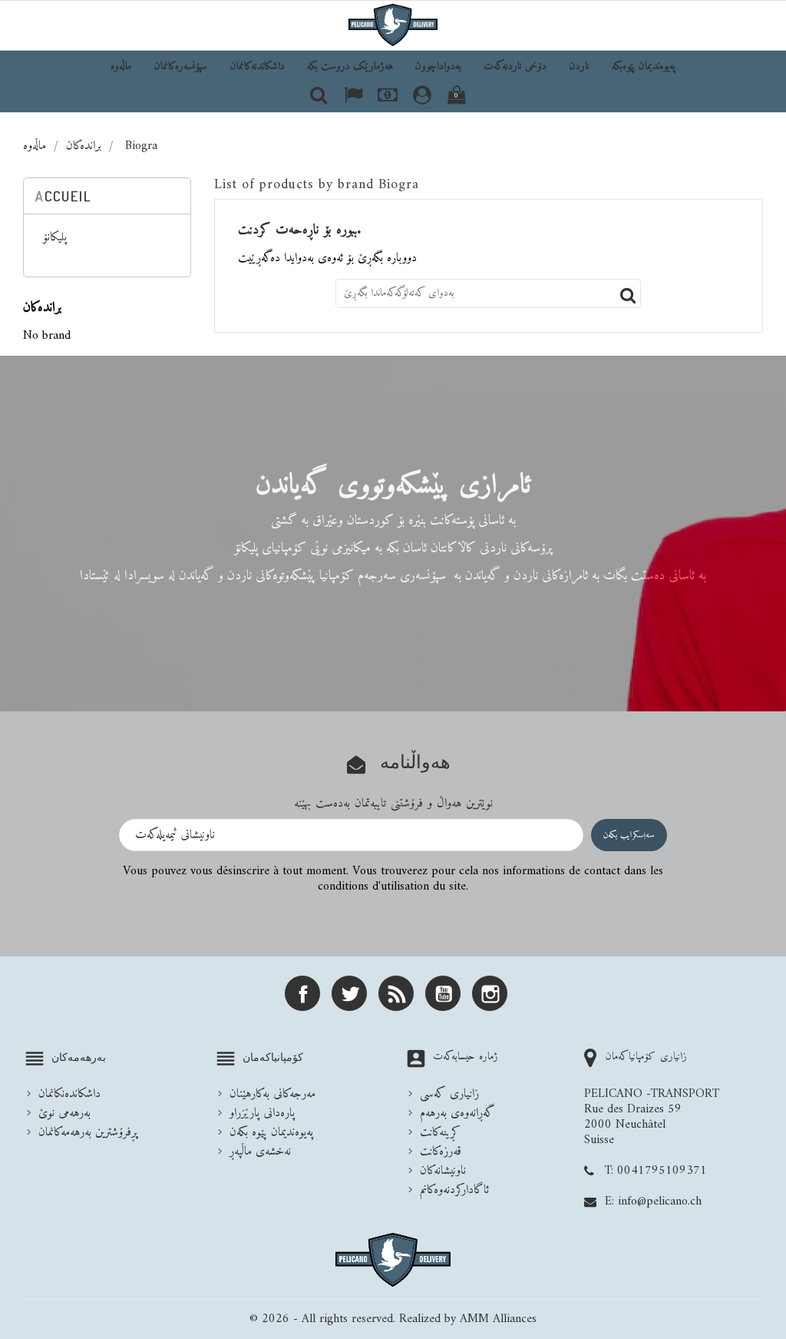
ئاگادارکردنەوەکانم (454, 1190)
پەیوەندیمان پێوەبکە (643, 66)
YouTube (443, 993)
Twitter (349, 993)
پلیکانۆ (55, 239)
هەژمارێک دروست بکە (350, 66)
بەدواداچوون (437, 66)
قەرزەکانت (440, 1151)
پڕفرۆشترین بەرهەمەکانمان (87, 1132)
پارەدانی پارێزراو (262, 1113)
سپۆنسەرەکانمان (180, 66)
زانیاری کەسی (449, 1094)
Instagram (489, 993)
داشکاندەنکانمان (69, 1094)
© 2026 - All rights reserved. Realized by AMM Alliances (393, 1319)
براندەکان (42, 308)
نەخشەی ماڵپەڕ (260, 1151)
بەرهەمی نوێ (64, 1113)
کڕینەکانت (440, 1132)
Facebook (302, 993)
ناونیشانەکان (443, 1171)
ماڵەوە (121, 66)
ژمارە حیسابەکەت (465, 1056)
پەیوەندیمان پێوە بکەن (271, 1132)
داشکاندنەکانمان (257, 66)
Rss (396, 993)
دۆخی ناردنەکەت (515, 66)
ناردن (579, 66)
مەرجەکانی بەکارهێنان (272, 1094)
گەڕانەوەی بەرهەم (457, 1113)
